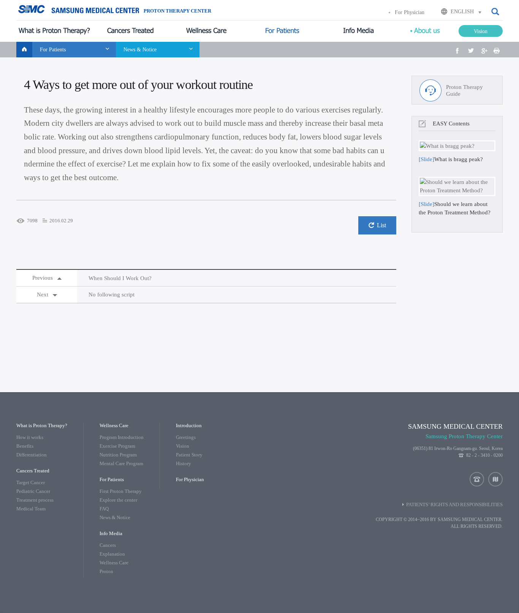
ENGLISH (462, 11)
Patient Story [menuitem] (189, 455)
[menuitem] (54, 31)
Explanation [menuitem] (112, 554)
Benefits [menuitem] (24, 446)
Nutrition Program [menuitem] (118, 455)
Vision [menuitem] (182, 446)
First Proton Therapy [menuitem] (121, 491)
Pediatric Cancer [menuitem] (33, 491)
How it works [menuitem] (29, 437)
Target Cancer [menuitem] (30, 482)
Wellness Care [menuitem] (114, 562)
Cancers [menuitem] (108, 545)
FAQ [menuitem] (104, 509)
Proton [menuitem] (106, 571)
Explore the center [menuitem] (118, 500)
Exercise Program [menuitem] (117, 446)
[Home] (24, 49)
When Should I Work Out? (120, 278)
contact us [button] (477, 479)
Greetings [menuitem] (186, 437)
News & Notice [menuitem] (115, 517)
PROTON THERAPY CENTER (177, 11)
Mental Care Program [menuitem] (121, 463)
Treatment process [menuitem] (35, 500)
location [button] (495, 479)
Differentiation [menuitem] (31, 455)
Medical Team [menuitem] (31, 509)
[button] (496, 11)
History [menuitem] (183, 463)
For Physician (409, 12)
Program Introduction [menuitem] (122, 437)
